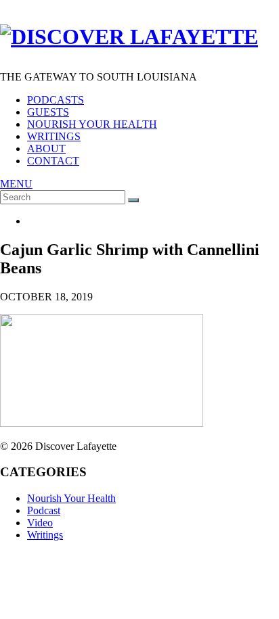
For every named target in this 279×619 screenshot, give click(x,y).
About (46, 148)
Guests (48, 112)
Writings (54, 136)
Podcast (43, 510)
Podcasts (55, 100)
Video (40, 522)
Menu (16, 183)
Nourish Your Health (92, 124)
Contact (53, 160)
